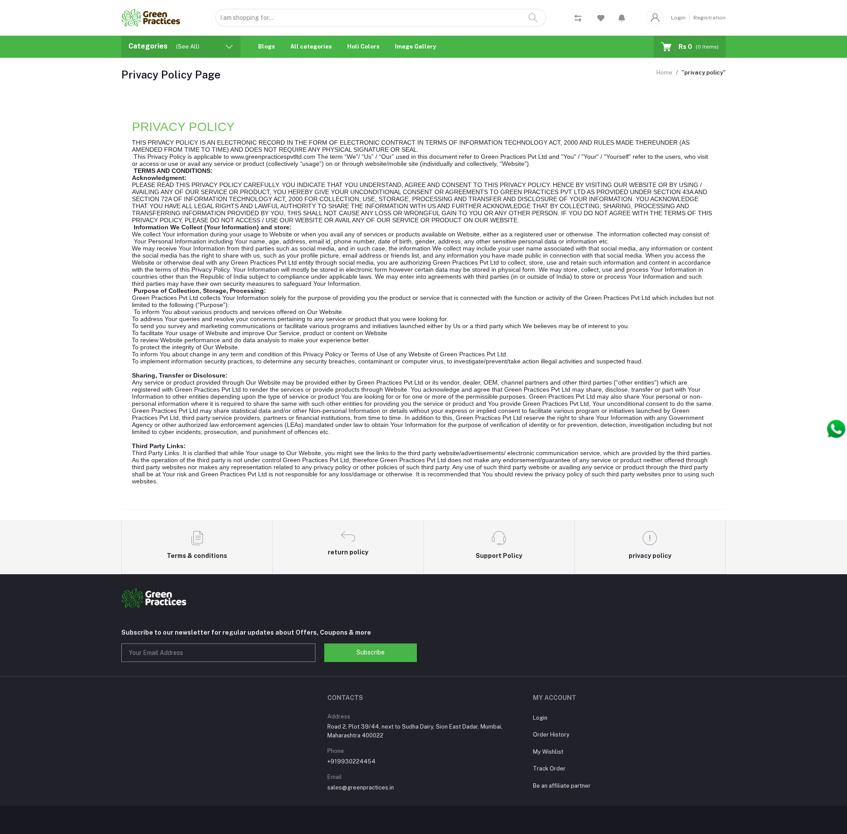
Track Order (549, 768)
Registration (709, 18)
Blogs (266, 46)
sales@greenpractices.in (360, 787)
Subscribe (370, 652)
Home (664, 72)
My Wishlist (548, 751)
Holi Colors (363, 46)
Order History (551, 734)
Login (678, 18)
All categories (311, 46)
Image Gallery (415, 46)
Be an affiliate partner (562, 785)
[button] (621, 18)
